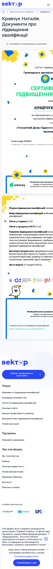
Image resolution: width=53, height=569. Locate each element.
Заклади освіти (10, 408)
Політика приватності (13, 466)
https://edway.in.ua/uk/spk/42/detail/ (27, 329)
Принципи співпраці (12, 477)
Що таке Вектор (10, 456)
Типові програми (10, 424)
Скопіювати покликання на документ (28, 44)
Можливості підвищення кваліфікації (20, 392)
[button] (48, 4)
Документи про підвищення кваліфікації (23, 12)
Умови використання (12, 472)
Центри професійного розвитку (18, 413)
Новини (5, 461)
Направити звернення (13, 440)
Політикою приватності (26, 556)
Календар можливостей (14, 398)
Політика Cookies (11, 487)
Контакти (7, 482)
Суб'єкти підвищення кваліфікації (19, 403)
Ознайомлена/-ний (26, 563)
